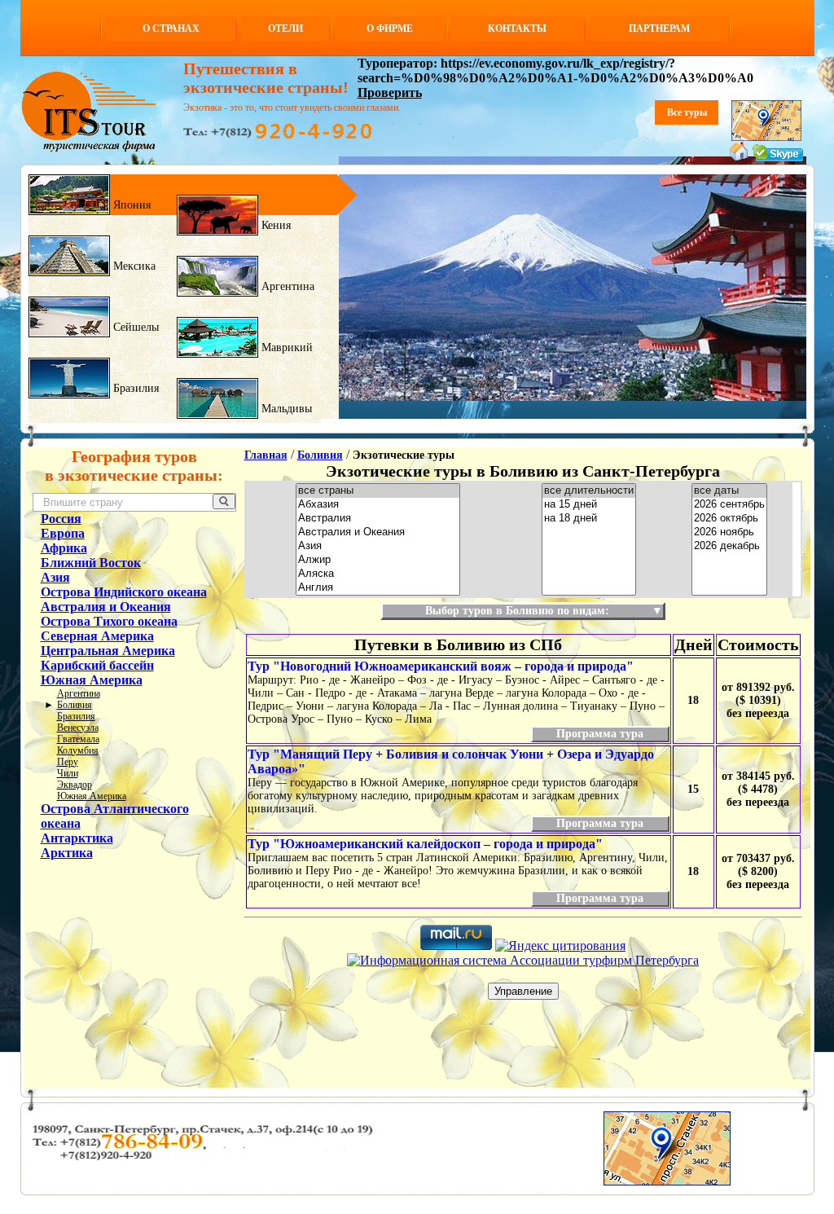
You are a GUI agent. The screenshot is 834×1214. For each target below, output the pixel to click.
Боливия (74, 704)
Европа (63, 533)
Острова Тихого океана (109, 621)
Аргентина (286, 286)
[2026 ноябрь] (729, 532)
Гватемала (78, 739)
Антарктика (77, 838)
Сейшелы (134, 327)
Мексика (133, 266)
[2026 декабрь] (729, 546)
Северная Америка (97, 636)
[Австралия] (377, 519)
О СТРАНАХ (171, 28)
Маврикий (285, 347)
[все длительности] (588, 491)
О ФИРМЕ (390, 28)
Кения (274, 225)
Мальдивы (285, 408)
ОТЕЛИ (285, 28)
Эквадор (74, 784)
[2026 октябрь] (729, 519)
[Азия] (377, 546)
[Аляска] (377, 574)
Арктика (67, 853)
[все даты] (729, 491)
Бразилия (134, 388)
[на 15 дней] (588, 505)
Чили (67, 773)
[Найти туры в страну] (224, 501)
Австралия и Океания (106, 607)
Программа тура (599, 734)
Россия (61, 519)
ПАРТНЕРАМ (659, 28)
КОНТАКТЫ (517, 28)
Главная (266, 455)
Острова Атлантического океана (115, 816)
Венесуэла (78, 727)
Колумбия (78, 750)
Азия (55, 577)
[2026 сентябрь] (729, 505)
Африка (64, 548)
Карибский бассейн (97, 665)
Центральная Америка (108, 651)
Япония (130, 205)
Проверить (390, 92)
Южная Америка (92, 680)
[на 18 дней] (588, 519)
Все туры (687, 112)
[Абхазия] (377, 505)
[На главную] (739, 157)
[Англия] (377, 588)
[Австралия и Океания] (377, 532)
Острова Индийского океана (124, 592)
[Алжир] (377, 560)
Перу (67, 762)
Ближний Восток (91, 563)
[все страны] (377, 491)
